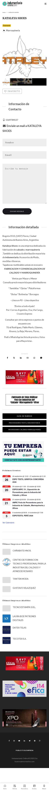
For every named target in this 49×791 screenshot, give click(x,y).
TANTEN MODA (21, 579)
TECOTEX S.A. (20, 638)
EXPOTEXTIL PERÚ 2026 (22, 515)
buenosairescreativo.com (24, 761)
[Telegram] (29, 740)
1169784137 (12, 120)
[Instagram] (14, 740)
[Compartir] (7, 358)
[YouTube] (19, 740)
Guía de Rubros (24, 416)
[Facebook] (9, 740)
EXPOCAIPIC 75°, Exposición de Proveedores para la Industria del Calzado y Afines (26, 492)
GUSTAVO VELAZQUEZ (24, 588)
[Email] (28, 358)
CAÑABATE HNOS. (22, 550)
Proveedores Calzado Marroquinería (24, 429)
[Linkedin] (24, 740)
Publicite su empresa (24, 750)
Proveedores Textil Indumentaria (24, 423)
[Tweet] (14, 358)
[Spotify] (34, 740)
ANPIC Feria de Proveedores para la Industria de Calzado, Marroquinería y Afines (28, 505)
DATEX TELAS (19, 627)
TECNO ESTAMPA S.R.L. (24, 607)
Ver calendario (8, 522)
